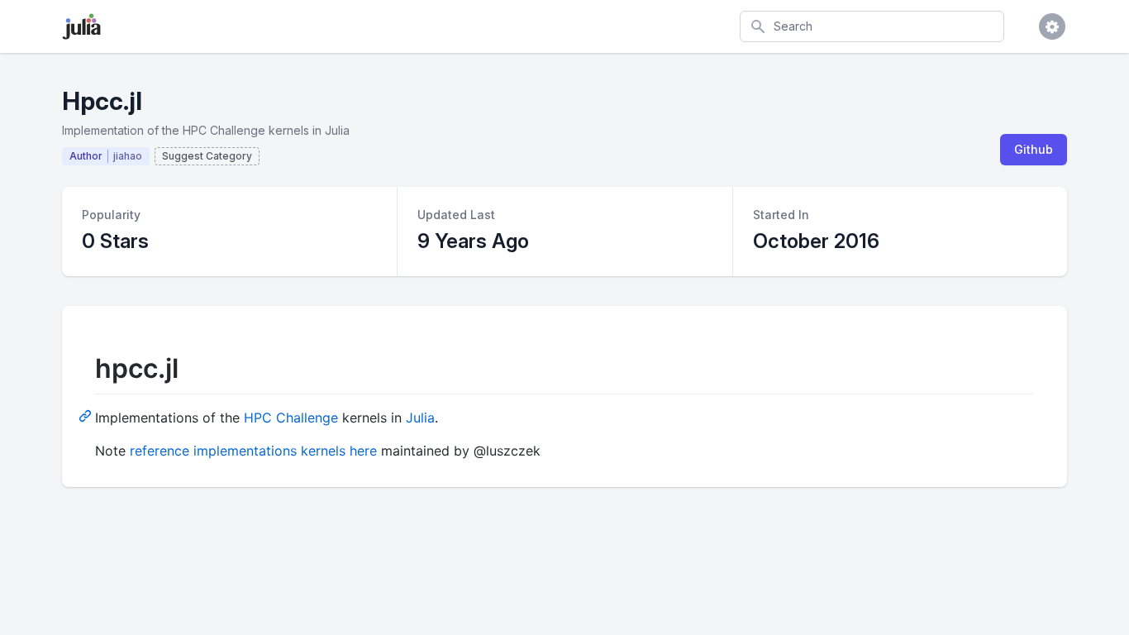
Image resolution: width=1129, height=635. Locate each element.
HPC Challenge (291, 417)
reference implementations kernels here (253, 450)
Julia (420, 417)
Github (1033, 149)
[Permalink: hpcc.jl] (87, 415)
